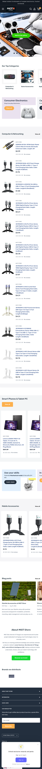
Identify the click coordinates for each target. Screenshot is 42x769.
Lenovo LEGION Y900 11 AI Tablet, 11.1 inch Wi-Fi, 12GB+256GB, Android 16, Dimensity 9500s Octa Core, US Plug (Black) (13, 443)
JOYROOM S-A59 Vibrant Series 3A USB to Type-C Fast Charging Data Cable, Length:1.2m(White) (27, 372)
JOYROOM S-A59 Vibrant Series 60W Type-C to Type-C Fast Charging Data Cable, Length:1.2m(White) (28, 353)
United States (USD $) (8, 735)
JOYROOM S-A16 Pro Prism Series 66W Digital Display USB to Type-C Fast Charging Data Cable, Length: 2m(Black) (27, 248)
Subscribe (8, 726)
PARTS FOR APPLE (21, 35)
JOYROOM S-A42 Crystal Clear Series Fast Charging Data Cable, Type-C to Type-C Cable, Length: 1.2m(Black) (27, 290)
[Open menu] (3, 9)
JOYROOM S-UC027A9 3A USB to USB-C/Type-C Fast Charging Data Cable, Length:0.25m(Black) (27, 186)
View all (37, 134)
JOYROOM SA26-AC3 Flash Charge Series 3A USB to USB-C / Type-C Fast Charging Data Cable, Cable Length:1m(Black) (27, 166)
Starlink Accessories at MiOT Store (14, 603)
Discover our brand (21, 658)
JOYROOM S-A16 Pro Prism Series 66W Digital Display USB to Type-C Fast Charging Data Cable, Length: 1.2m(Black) (27, 227)
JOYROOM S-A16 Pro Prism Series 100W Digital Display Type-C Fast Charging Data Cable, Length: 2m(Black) (27, 269)
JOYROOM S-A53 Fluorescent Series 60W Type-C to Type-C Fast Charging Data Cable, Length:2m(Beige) (28, 311)
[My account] (34, 9)
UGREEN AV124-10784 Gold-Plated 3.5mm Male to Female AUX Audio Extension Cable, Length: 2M (27, 147)
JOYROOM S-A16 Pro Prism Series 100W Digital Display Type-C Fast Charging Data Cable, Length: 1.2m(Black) (27, 206)
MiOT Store (19, 142)
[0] (38, 9)
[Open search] (31, 9)
